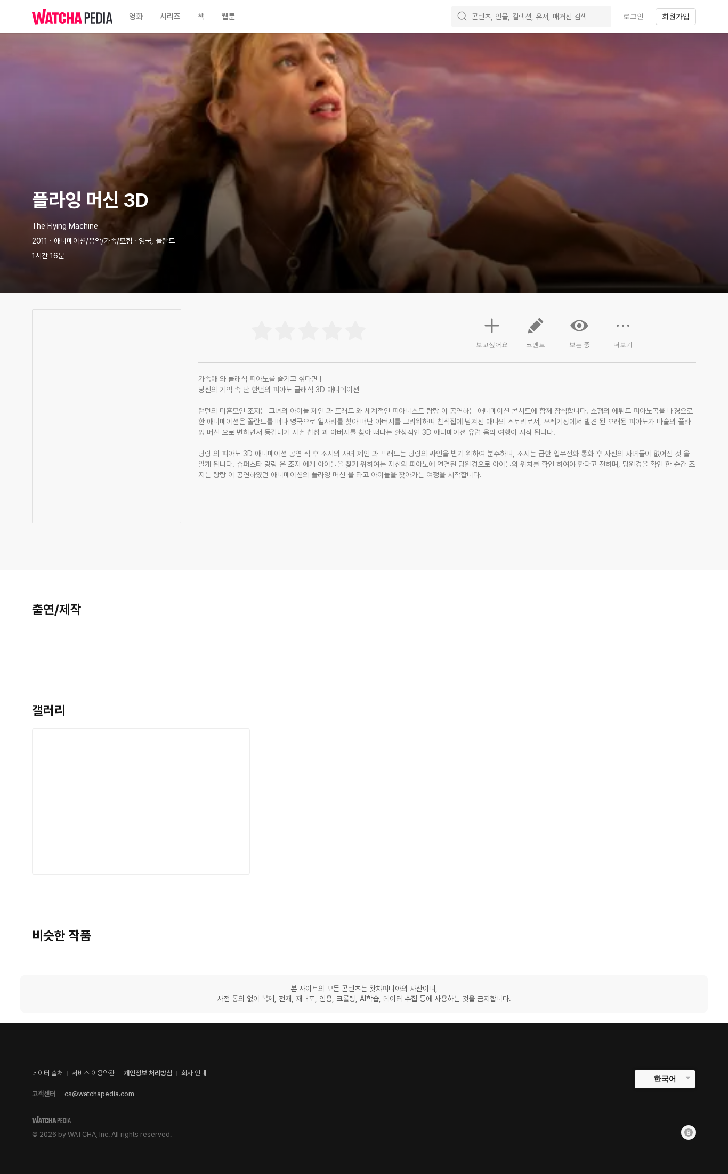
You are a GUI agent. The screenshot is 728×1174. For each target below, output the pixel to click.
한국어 (665, 1078)
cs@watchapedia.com (99, 1094)
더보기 (623, 345)
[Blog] (688, 1132)
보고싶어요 (492, 345)
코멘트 (535, 345)
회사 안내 (193, 1073)
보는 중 (579, 345)
